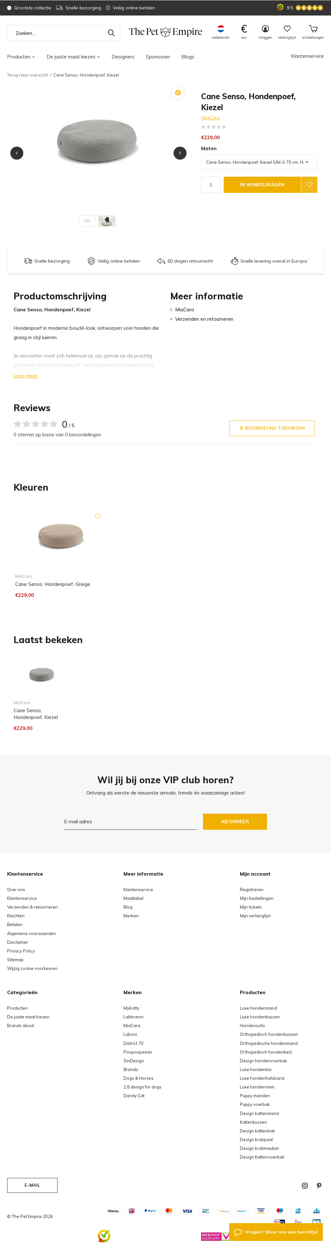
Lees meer (26, 376)
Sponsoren (158, 57)
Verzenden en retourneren (204, 319)
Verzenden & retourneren (32, 907)
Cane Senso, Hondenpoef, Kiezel (36, 713)
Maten (209, 148)
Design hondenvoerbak (263, 1060)
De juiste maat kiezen (71, 57)
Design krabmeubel (259, 1148)
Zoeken (111, 33)
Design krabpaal (256, 1139)
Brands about (20, 1025)
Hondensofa (252, 1025)
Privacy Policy (21, 950)
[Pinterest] (319, 1186)
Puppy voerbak (255, 1104)
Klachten (16, 915)
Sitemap (15, 959)
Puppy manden (255, 1095)
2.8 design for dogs (142, 1086)
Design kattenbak (257, 1130)
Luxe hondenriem (257, 1086)
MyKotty (131, 1008)
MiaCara (210, 118)
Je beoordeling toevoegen (272, 428)
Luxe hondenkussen (260, 1016)
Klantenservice (307, 56)
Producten (18, 57)
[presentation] (16, 153)
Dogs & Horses (138, 1078)
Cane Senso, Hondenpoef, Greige (52, 584)
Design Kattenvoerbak (262, 1157)
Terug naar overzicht (27, 75)
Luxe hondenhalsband (262, 1078)
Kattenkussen (253, 1122)
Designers (123, 57)
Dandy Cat (133, 1095)
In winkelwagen (262, 185)
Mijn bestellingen (256, 898)
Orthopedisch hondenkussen (269, 1034)
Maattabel (133, 898)
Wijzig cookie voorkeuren (32, 968)
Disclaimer (17, 942)
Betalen (15, 924)
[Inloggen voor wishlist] (309, 185)
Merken (131, 915)
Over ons (16, 889)
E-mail (32, 1185)
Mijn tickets (251, 907)
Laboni (130, 1034)
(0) (230, 127)
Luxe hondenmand (258, 1008)
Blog (128, 907)
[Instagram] (305, 1186)
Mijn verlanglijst (255, 915)
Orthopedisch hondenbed (266, 1052)
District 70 (133, 1043)
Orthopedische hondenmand (269, 1043)
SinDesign (133, 1060)
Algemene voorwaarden (31, 933)
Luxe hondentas (256, 1069)
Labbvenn (133, 1016)
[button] (89, 221)
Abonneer (235, 821)
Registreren (251, 889)
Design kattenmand (259, 1113)
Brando (130, 1069)
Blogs (187, 57)
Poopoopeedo (137, 1052)
